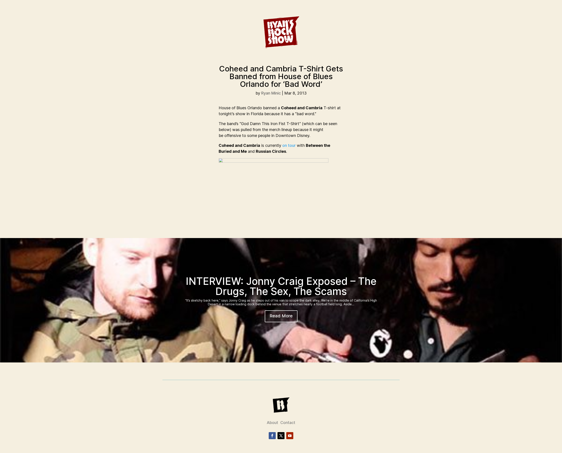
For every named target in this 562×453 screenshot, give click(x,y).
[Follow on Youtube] (289, 435)
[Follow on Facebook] (272, 435)
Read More (281, 315)
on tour (289, 145)
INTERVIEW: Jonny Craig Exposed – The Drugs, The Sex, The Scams (281, 286)
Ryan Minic (271, 93)
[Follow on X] (281, 435)
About (272, 422)
